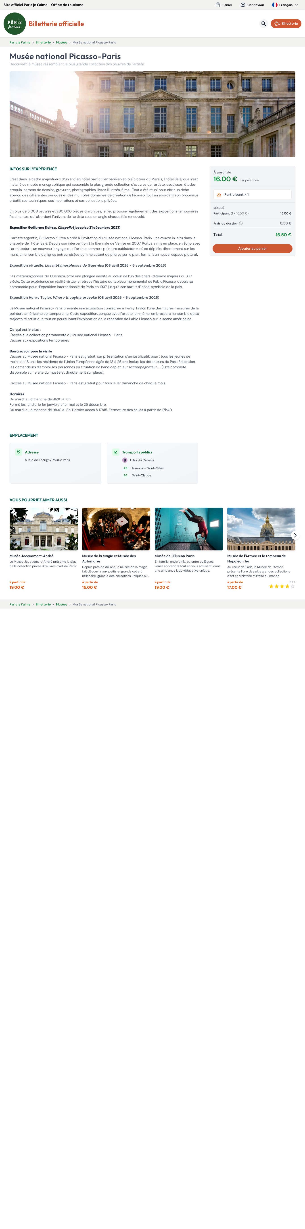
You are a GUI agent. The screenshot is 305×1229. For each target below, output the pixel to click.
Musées (61, 42)
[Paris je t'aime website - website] (15, 23)
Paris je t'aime (20, 42)
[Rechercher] (263, 23)
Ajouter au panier (252, 248)
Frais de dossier (225, 223)
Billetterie (43, 42)
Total (217, 234)
